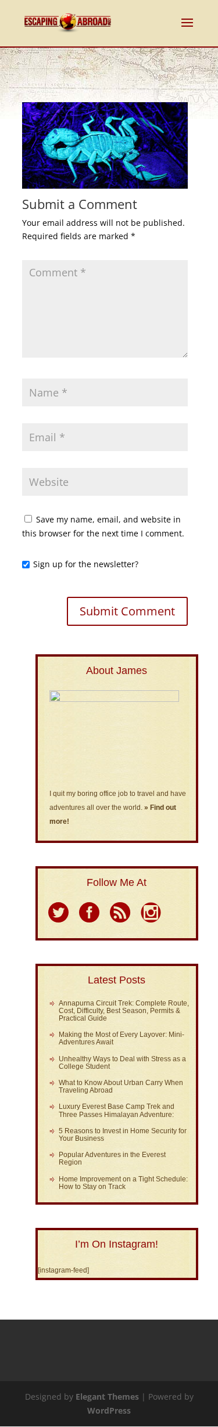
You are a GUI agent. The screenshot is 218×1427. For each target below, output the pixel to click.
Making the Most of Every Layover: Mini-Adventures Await (121, 1038)
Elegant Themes (107, 1396)
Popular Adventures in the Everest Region (112, 1158)
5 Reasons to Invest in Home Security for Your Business (123, 1135)
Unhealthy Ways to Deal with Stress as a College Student (122, 1063)
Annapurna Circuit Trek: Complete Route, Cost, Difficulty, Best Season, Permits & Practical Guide (124, 1010)
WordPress (109, 1410)
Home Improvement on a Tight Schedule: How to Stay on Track (123, 1183)
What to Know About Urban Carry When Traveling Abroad (121, 1086)
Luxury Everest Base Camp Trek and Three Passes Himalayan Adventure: (116, 1110)
